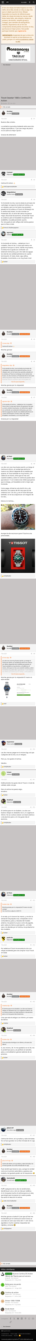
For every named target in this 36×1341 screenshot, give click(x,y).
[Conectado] (5, 803)
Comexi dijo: (6, 343)
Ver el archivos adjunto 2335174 (11, 911)
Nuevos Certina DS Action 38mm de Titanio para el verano (19, 1274)
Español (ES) (6, 1331)
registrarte (22, 31)
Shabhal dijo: (6, 1006)
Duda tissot (9, 1309)
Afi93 (6, 1286)
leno (6, 1311)
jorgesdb (7, 1278)
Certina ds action (12, 1292)
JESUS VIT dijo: (6, 1161)
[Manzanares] (18, 54)
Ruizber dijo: (6, 904)
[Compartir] (31, 119)
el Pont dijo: (5, 658)
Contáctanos (5, 1334)
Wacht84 (7, 1302)
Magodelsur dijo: (7, 365)
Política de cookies (6, 1335)
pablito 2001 (8, 1294)
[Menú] (2, 2)
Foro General (14, 1278)
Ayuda (16, 1335)
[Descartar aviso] (33, 8)
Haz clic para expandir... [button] (18, 382)
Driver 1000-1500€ (12, 1300)
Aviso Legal (13, 1334)
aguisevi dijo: (6, 401)
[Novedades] (30, 2)
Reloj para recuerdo (13, 1284)
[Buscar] (34, 2)
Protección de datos (24, 1334)
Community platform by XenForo (17, 1339)
